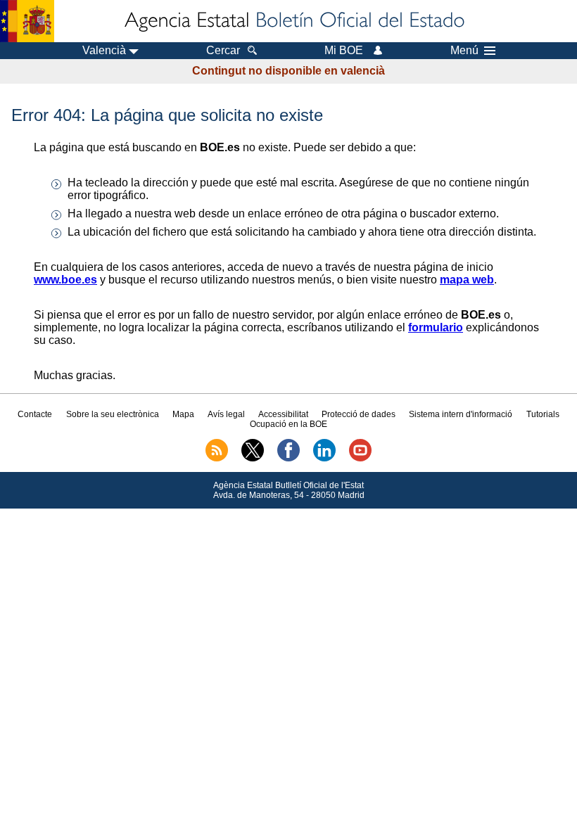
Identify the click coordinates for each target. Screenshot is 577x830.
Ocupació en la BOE (288, 424)
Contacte (35, 414)
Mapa (183, 414)
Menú (464, 50)
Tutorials (542, 414)
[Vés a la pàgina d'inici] (293, 21)
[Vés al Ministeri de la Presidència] (27, 21)
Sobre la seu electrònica (112, 414)
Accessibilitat (283, 414)
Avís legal (226, 414)
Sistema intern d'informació (460, 414)
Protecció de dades (358, 414)
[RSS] (216, 459)
